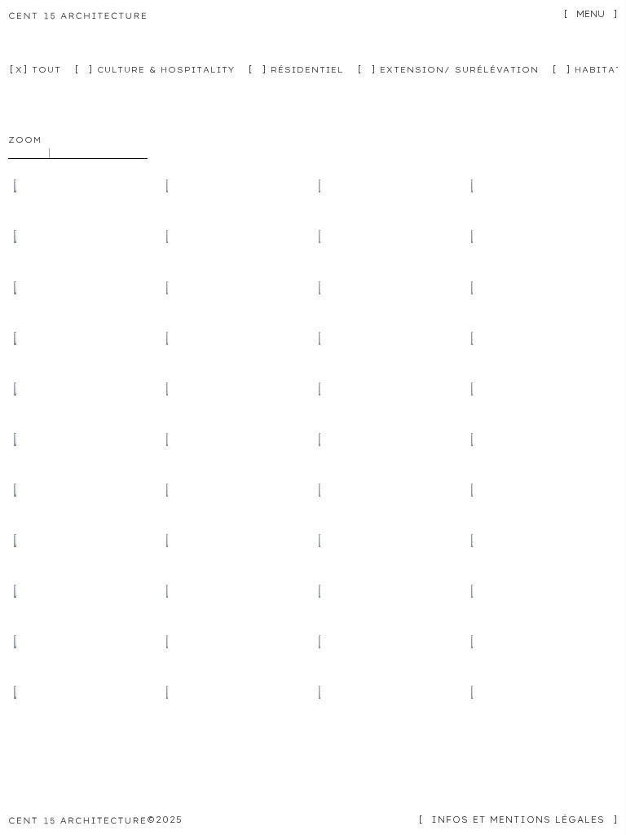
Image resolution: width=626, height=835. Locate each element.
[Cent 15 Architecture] (78, 16)
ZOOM (25, 140)
